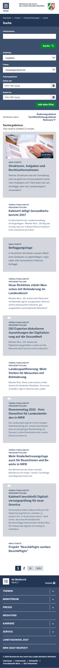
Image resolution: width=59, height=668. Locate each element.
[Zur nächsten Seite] (30, 568)
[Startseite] (37, 7)
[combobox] (29, 58)
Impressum (7, 661)
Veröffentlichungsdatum (42, 117)
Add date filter (46, 104)
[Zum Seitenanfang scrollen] (53, 662)
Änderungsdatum (46, 114)
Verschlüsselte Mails (11, 663)
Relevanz (49, 119)
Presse (7, 607)
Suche (46, 45)
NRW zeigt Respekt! (15, 647)
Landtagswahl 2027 (15, 639)
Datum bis (7, 92)
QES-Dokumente (30, 663)
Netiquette (33, 661)
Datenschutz (20, 661)
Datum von (7, 81)
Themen (8, 591)
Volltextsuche (8, 31)
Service (8, 631)
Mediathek (10, 615)
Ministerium (11, 599)
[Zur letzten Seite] (38, 568)
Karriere (8, 623)
